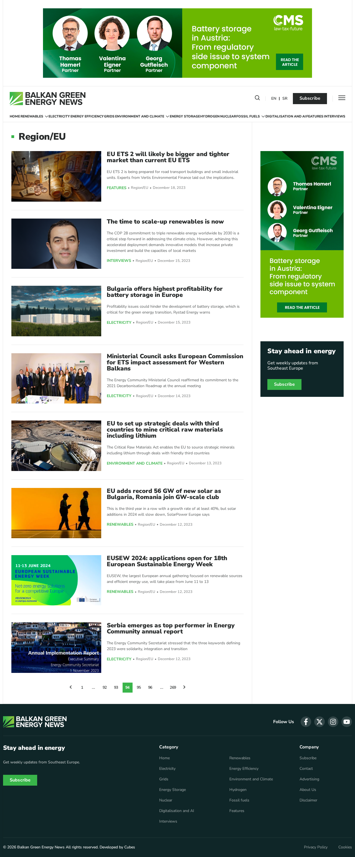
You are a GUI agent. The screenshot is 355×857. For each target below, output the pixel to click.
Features (314, 116)
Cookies (345, 847)
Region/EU (139, 188)
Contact (306, 768)
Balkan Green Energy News (41, 847)
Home (15, 116)
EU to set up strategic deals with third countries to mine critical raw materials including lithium (165, 429)
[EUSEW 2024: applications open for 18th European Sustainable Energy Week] (56, 580)
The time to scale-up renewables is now (165, 222)
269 (173, 687)
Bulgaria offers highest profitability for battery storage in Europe (165, 292)
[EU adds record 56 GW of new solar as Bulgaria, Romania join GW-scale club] (56, 513)
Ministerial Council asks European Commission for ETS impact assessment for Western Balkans (175, 362)
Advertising (309, 779)
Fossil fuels (248, 116)
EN (273, 98)
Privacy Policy (316, 847)
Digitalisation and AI (285, 116)
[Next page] (184, 687)
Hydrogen (210, 116)
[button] (257, 99)
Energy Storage (185, 116)
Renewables (32, 116)
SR (284, 98)
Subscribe (310, 98)
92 (105, 687)
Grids (109, 116)
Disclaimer (308, 800)
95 (139, 687)
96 (150, 687)
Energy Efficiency (87, 116)
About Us (308, 790)
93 (116, 687)
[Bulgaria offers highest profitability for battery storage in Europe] (56, 311)
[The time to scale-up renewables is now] (56, 244)
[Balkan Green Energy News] (47, 98)
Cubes (129, 847)
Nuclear (228, 116)
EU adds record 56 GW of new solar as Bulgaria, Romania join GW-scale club (164, 494)
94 (127, 687)
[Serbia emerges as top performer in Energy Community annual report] (56, 647)
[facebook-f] (306, 721)
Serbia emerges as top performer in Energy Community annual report (171, 628)
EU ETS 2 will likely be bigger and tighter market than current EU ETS (168, 157)
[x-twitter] (319, 721)
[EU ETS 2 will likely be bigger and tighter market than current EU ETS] (56, 176)
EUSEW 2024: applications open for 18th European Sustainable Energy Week (167, 561)
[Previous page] (71, 687)
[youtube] (346, 721)
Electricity (59, 116)
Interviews (334, 116)
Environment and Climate (139, 116)
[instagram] (333, 721)
